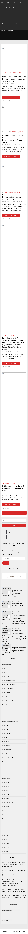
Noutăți (4, 23)
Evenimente (13, 72)
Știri (18, 192)
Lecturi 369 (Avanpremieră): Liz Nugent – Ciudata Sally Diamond (12, 873)
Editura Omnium (6, 778)
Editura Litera (5, 761)
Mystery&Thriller (7, 7)
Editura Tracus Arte (6, 827)
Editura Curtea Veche (7, 717)
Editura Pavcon (5, 794)
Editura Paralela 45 (6, 790)
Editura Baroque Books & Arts (9, 680)
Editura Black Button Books (8, 684)
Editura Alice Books (6, 664)
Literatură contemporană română (13, 74)
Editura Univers (5, 839)
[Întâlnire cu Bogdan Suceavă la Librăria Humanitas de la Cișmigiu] (14, 373)
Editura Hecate (5, 741)
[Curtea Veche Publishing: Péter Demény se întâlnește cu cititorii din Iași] (14, 166)
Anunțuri (6, 72)
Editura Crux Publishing (7, 713)
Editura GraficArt (6, 737)
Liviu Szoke (15, 83)
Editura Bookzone (6, 692)
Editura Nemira (5, 770)
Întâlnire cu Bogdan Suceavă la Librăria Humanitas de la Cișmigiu (13, 488)
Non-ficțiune (13, 23)
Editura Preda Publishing (7, 802)
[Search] (14, 28)
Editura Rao (5, 814)
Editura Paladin (5, 782)
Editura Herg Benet (6, 745)
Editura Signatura (6, 818)
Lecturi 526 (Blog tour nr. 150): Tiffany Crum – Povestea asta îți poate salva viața (19, 649)
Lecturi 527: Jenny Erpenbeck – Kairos (17, 604)
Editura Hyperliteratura (7, 753)
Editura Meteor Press (7, 766)
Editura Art (4, 672)
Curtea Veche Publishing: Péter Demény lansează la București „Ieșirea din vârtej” (14, 79)
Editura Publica (5, 806)
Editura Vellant (5, 843)
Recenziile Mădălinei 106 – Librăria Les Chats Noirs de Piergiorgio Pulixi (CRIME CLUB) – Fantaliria (12, 881)
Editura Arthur (5, 676)
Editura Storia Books (7, 823)
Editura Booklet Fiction (7, 688)
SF (8, 2)
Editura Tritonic (5, 835)
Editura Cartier (5, 696)
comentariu (6, 100)
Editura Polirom (5, 798)
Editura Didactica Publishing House (10, 721)
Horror (21, 2)
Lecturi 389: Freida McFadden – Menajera (15, 891)
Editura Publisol (5, 810)
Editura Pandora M (6, 786)
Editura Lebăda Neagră (7, 757)
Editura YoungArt (6, 851)
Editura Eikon (5, 725)
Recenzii (19, 18)
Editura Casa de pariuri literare (9, 700)
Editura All (4, 668)
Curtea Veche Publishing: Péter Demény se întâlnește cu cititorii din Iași (14, 197)
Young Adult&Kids (7, 18)
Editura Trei (5, 831)
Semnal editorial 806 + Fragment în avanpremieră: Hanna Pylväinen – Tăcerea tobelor (18, 593)
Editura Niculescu (6, 774)
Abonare (6, 563)
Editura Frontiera (6, 733)
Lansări (21, 72)
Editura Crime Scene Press (8, 709)
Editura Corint (5, 705)
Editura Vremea (5, 847)
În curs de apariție (9, 334)
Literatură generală (8, 12)
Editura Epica (5, 729)
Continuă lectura (10, 97)
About (3, 2)
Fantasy (14, 2)
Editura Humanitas (6, 749)
